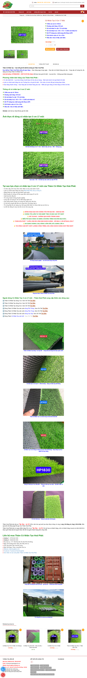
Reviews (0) (56, 64)
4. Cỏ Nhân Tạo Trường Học (45, 667)
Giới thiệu (29, 12)
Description (31, 64)
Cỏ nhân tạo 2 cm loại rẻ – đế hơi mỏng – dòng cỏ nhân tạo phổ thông (43, 383)
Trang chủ (21, 12)
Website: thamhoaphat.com (12, 549)
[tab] (31, 64)
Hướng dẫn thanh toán (40, 12)
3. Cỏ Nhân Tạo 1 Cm (35, 667)
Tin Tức (50, 12)
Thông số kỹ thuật (44, 64)
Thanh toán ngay (64, 49)
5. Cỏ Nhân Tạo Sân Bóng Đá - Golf (37, 669)
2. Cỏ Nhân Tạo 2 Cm (44, 665)
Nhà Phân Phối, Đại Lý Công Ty (32, 190)
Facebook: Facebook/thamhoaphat (14, 551)
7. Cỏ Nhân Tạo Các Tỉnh (50, 669)
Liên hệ (56, 12)
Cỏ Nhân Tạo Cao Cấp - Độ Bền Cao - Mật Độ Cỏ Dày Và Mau (39, 15)
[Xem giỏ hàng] (81, 12)
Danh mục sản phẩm (10, 12)
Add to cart (51, 49)
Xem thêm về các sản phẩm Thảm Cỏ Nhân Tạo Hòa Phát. (20, 552)
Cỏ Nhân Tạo (33, 672)
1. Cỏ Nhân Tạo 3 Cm (35, 665)
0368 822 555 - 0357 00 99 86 (43, 2)
